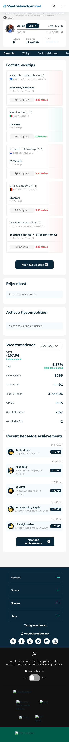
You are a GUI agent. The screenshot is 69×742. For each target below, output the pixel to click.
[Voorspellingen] (56, 641)
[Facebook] (22, 641)
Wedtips (26, 53)
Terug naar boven (35, 625)
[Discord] (48, 641)
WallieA (21, 26)
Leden (10, 17)
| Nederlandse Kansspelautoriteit (47, 664)
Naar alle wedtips (33, 265)
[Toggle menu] (64, 6)
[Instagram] (31, 641)
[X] (14, 641)
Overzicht (9, 53)
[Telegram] (39, 641)
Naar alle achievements (33, 541)
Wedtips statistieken (48, 53)
